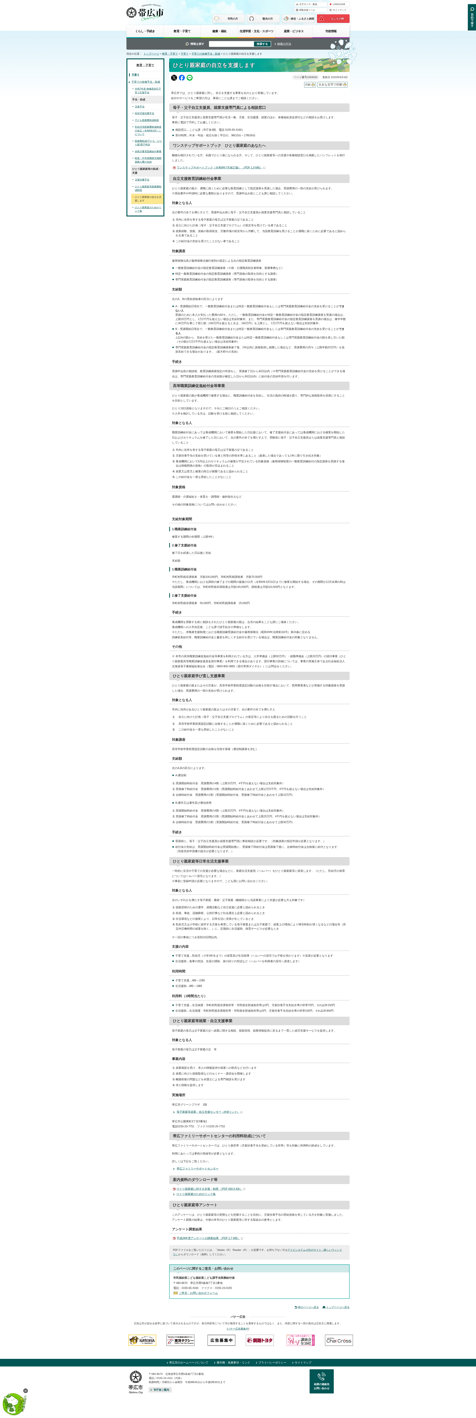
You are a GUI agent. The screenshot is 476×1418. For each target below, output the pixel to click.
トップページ (151, 53)
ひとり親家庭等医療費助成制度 (148, 188)
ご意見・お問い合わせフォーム (198, 1293)
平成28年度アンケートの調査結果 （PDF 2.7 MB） (208, 1238)
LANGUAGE (339, 4)
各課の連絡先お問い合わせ (321, 1386)
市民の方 (233, 18)
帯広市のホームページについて (188, 1362)
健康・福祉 (219, 31)
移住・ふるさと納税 (302, 18)
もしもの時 (337, 18)
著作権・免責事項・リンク (233, 1362)
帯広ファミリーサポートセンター (197, 1168)
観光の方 (268, 18)
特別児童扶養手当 (144, 113)
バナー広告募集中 (238, 1328)
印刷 (308, 84)
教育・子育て (182, 31)
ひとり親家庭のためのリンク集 (196, 1194)
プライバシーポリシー (272, 1362)
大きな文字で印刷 (330, 84)
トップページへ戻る (338, 1307)
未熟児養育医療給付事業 (148, 151)
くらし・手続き (145, 31)
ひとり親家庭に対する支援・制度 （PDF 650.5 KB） (209, 1188)
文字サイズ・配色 (308, 4)
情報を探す (197, 43)
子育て (185, 53)
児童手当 (139, 106)
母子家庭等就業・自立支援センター (208, 1111)
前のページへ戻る (308, 1307)
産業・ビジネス (294, 31)
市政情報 (331, 31)
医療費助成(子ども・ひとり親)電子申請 (148, 143)
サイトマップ (339, 10)
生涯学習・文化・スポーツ (257, 31)
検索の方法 (284, 43)
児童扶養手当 (142, 179)
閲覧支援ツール (307, 10)
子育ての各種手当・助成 (206, 53)
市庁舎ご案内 (161, 1389)
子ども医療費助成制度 (147, 120)
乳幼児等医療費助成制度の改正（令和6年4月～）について (148, 131)
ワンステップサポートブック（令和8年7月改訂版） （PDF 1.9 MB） (219, 167)
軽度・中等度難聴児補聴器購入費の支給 (148, 160)
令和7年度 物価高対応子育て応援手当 (148, 90)
